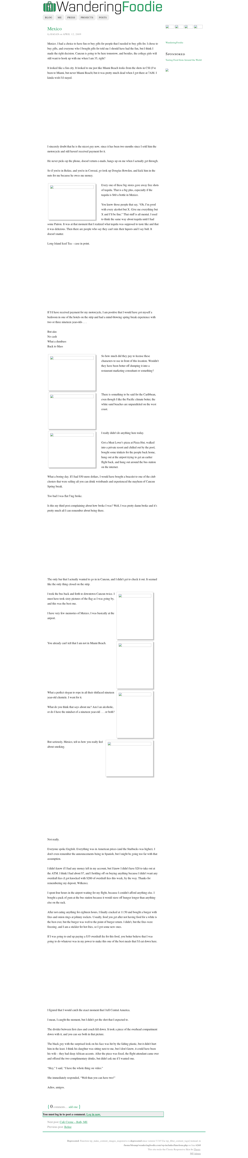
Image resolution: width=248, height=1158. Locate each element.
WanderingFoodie (174, 42)
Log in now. (93, 1114)
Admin (195, 1153)
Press (71, 17)
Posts (103, 17)
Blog (48, 17)
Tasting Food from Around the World (184, 59)
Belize (68, 1127)
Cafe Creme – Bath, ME (74, 1122)
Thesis (197, 1149)
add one (73, 1107)
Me (60, 17)
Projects (87, 17)
